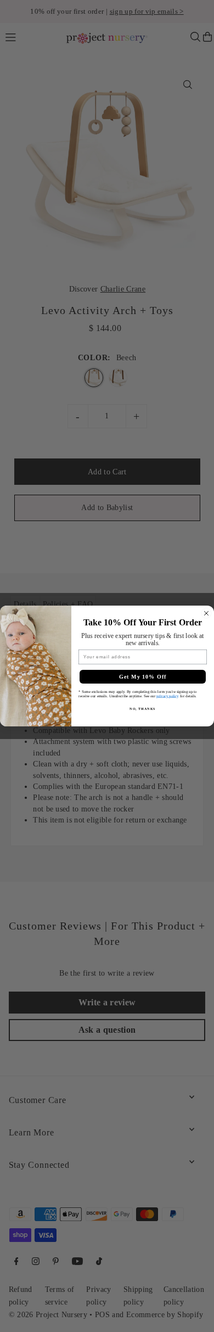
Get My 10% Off (143, 677)
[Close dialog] (206, 613)
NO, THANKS (142, 708)
